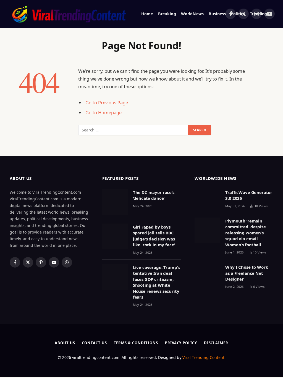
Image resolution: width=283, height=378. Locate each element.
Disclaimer (216, 342)
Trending (258, 13)
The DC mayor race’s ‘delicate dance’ (153, 195)
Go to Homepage (103, 112)
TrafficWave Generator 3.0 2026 (248, 195)
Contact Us (94, 342)
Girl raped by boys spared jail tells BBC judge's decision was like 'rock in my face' (154, 235)
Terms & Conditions (136, 342)
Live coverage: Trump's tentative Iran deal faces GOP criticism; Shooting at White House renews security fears (156, 282)
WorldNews (192, 13)
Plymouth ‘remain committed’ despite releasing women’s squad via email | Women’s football (245, 232)
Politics (238, 13)
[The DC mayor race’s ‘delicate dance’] (115, 202)
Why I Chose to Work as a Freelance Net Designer (246, 273)
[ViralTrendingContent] (68, 14)
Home (147, 13)
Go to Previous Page (106, 102)
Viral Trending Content (203, 357)
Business (217, 13)
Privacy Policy (181, 342)
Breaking (167, 13)
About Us (65, 342)
